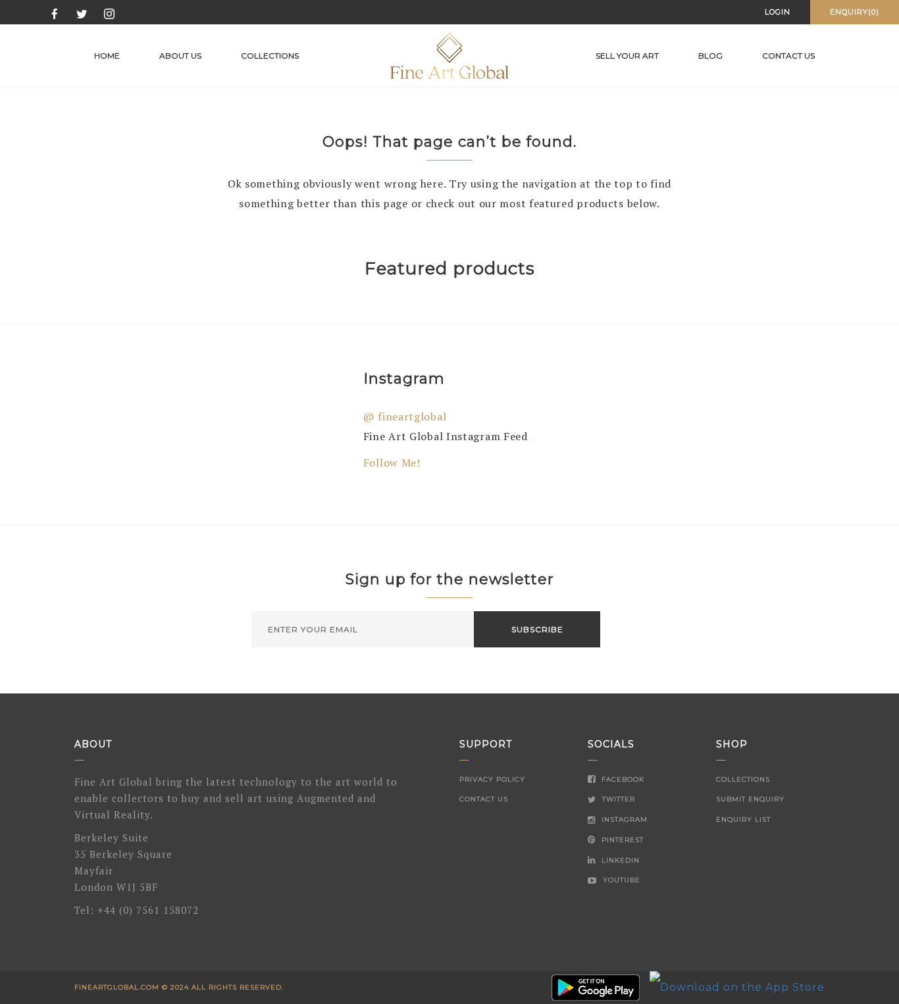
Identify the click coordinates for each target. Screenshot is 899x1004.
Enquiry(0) (854, 11)
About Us (180, 56)
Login (777, 11)
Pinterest (621, 840)
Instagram (623, 819)
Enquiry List (743, 819)
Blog (710, 56)
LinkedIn (619, 860)
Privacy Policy (492, 779)
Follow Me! (392, 462)
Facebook (621, 779)
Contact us (788, 56)
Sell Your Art (627, 56)
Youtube (620, 880)
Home (107, 56)
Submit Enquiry (750, 799)
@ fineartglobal (405, 416)
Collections (270, 56)
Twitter (617, 799)
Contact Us (483, 799)
